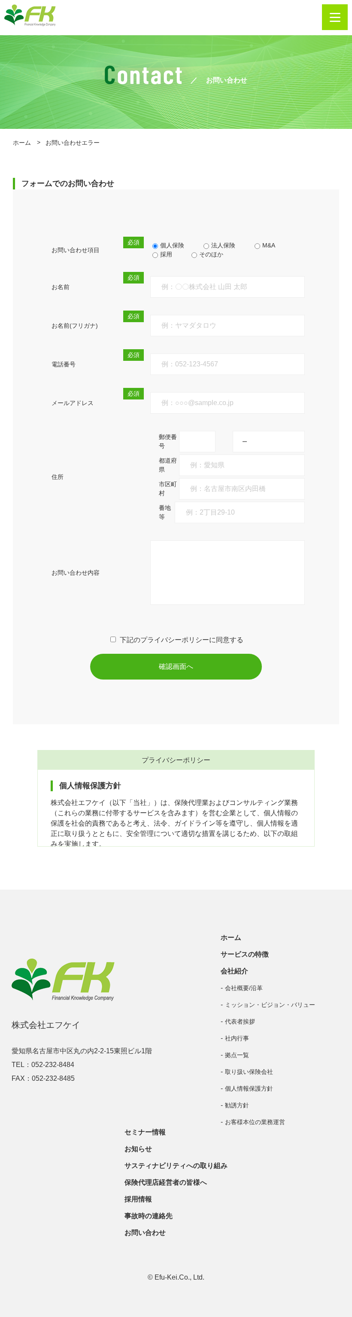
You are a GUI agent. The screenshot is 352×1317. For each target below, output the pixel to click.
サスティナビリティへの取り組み (176, 1165)
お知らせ (138, 1148)
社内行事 (237, 1038)
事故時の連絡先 (148, 1215)
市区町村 (168, 489)
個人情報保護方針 (249, 1088)
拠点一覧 (237, 1055)
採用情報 (138, 1199)
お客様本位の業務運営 (255, 1122)
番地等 (165, 512)
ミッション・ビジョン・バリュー (270, 1004)
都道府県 (168, 465)
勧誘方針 (237, 1105)
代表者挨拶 (240, 1021)
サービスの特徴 (245, 954)
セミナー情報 (145, 1132)
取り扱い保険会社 (249, 1071)
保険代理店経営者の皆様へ (165, 1182)
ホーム (22, 142)
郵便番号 (168, 441)
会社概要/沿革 (244, 988)
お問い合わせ (145, 1232)
